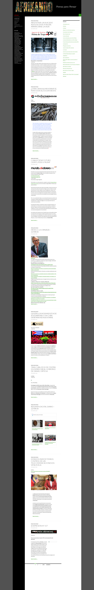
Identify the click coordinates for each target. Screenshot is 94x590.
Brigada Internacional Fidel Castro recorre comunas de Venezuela (50, 443)
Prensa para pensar (34, 20)
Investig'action (65, 43)
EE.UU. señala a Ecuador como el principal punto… (37, 429)
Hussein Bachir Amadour (17, 42)
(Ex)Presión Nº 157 (39, 526)
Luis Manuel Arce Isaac (35, 175)
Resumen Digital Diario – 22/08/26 (42, 407)
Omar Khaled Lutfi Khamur (17, 54)
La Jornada (65, 49)
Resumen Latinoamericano (67, 68)
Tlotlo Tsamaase (16, 60)
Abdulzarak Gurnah (16, 32)
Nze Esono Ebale (21, 53)
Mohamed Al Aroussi (17, 51)
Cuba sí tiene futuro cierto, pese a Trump (41, 161)
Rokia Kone (15, 59)
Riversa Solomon (20, 58)
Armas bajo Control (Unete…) (68, 32)
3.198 (43, 564)
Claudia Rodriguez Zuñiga (17, 38)
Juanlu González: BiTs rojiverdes (68, 47)
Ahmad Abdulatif (16, 33)
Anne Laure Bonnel (16, 35)
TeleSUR (64, 72)
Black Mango (16, 36)
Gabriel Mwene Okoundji (17, 41)
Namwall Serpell (16, 53)
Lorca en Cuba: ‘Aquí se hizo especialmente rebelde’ (37, 444)
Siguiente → (48, 564)
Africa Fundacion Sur (66, 34)
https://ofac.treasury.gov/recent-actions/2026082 (40, 471)
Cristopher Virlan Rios (17, 39)
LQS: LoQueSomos (66, 57)
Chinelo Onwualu (16, 37)
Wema (20, 61)
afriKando (16, 15)
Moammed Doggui (16, 50)
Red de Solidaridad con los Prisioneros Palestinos (71, 64)
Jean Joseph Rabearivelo (17, 43)
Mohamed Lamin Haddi (17, 52)
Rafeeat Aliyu (19, 56)
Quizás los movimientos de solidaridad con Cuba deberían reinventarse (44, 315)
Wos (33, 71)
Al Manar (64, 28)
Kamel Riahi (16, 47)
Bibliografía (16, 22)
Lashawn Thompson (20, 47)
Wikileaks (64, 76)
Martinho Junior (21, 49)
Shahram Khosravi (19, 59)
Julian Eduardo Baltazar (17, 46)
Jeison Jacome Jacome (17, 44)
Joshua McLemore (16, 45)
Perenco (21, 55)
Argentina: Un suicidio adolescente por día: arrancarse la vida (42, 25)
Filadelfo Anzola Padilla (17, 40)
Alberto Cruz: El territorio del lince (69, 30)
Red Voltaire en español (67, 66)
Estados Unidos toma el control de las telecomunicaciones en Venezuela (42, 462)
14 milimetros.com (66, 24)
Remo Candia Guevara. (17, 57)
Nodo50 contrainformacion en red (69, 62)
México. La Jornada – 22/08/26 (41, 231)
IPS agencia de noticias (67, 45)
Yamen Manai (16, 62)
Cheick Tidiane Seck (20, 36)
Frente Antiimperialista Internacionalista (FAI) (70, 41)
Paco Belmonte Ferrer (17, 55)
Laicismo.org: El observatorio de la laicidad (70, 51)
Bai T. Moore (21, 35)
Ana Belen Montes (16, 34)
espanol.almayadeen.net (35, 177)
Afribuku (64, 26)
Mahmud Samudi (16, 49)
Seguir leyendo (34, 79)
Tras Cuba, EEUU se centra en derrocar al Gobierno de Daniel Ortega (43, 369)
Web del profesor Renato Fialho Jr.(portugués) (70, 74)
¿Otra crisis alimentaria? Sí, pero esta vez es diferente (44, 90)
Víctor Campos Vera (17, 61)
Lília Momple (20, 48)
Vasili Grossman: (21, 60)
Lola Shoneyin (16, 48)
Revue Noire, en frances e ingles (68, 70)
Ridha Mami (16, 58)
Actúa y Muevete (16, 20)
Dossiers (15, 23)
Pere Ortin (15, 56)
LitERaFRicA (65, 55)
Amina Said (20, 33)
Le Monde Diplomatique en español (69, 53)
